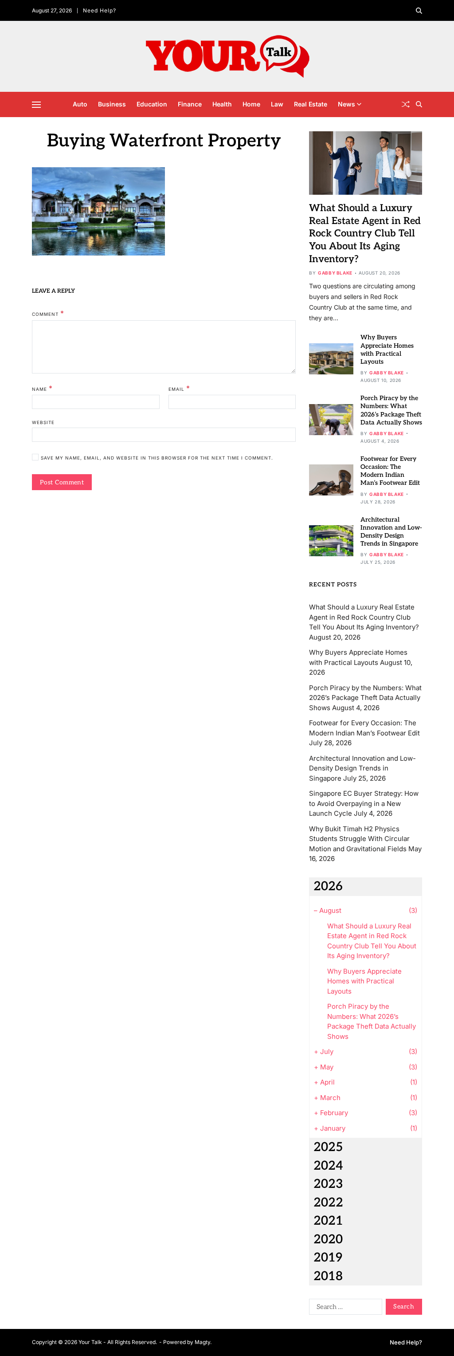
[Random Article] (406, 104)
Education (152, 104)
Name (42, 389)
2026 (328, 886)
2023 (328, 1184)
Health (222, 104)
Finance (190, 104)
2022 (328, 1202)
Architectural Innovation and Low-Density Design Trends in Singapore (391, 532)
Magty (202, 1342)
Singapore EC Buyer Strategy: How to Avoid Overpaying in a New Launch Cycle (364, 803)
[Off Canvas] (36, 105)
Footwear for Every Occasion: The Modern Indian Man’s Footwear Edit (390, 471)
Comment (48, 314)
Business (112, 104)
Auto (80, 104)
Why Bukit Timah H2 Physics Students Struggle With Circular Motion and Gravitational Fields (359, 839)
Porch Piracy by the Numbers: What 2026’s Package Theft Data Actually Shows (365, 698)
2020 (328, 1239)
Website (43, 422)
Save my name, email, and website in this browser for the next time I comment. (157, 458)
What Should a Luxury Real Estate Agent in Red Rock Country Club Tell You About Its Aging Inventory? (365, 233)
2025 (328, 1147)
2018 (328, 1276)
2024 (328, 1166)
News (346, 104)
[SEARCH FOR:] (343, 1308)
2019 (327, 1257)
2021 (328, 1221)
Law (277, 104)
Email (179, 389)
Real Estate (310, 104)
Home (251, 104)
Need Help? (99, 10)
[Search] (419, 11)
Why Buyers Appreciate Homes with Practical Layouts (387, 350)
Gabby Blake (335, 272)
